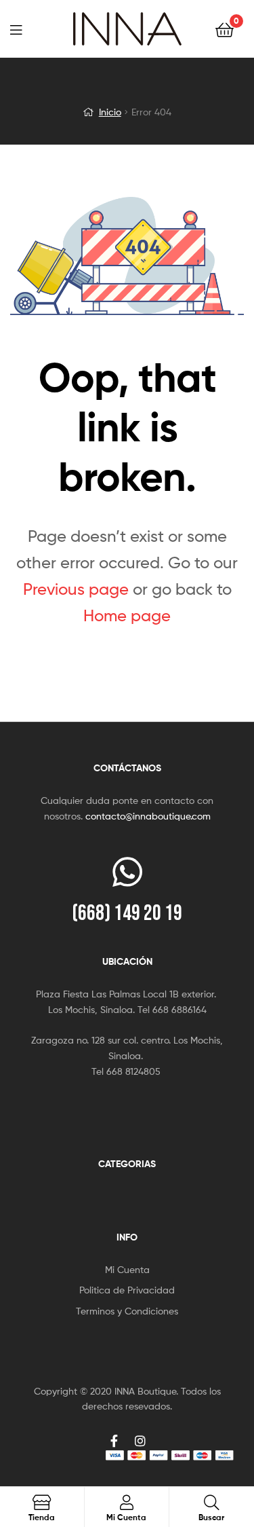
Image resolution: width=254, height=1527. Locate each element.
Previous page (76, 589)
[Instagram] (140, 1441)
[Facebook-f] (114, 1441)
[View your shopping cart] (224, 29)
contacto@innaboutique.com (148, 816)
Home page (127, 615)
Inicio (110, 111)
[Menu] (24, 28)
